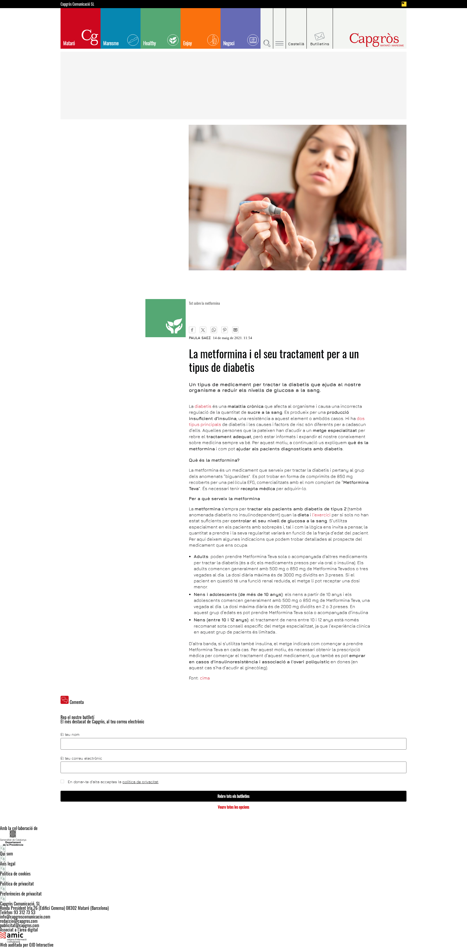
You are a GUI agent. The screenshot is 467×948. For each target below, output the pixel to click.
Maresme (111, 43)
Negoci (229, 43)
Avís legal (7, 863)
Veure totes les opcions (233, 807)
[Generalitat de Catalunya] (233, 838)
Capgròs (365, 40)
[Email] (235, 330)
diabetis (203, 406)
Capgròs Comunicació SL (77, 4)
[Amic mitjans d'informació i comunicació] (233, 937)
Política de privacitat (17, 883)
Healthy (149, 43)
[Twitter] (203, 330)
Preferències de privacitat (21, 893)
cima (205, 677)
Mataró (69, 43)
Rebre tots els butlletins (233, 796)
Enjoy (187, 43)
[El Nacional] (404, 4)
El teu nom (70, 734)
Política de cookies (15, 873)
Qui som (6, 853)
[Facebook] (192, 330)
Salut (165, 318)
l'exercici (321, 514)
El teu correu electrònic (81, 758)
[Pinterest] (224, 330)
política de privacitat (140, 781)
